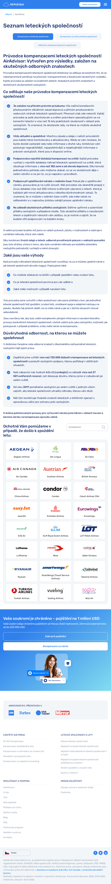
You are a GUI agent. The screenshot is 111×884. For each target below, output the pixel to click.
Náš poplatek (9, 802)
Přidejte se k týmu (12, 807)
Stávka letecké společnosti (74, 741)
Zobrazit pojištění (55, 636)
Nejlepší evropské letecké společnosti (80, 746)
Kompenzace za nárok (55, 646)
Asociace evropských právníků (52, 870)
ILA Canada (74, 870)
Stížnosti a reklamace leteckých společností (57, 45)
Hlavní (8, 14)
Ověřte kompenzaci (89, 4)
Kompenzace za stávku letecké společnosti (78, 36)
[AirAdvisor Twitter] (101, 853)
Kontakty (7, 837)
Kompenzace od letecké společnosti (33, 36)
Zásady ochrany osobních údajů (77, 787)
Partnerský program (13, 827)
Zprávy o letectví (69, 772)
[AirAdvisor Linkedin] (106, 853)
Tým (5, 797)
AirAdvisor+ (9, 787)
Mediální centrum (12, 832)
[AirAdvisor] (14, 4)
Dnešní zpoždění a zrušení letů (76, 767)
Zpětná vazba (10, 812)
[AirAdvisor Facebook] (95, 853)
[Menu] (105, 4)
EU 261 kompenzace (13, 741)
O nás (6, 792)
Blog (5, 817)
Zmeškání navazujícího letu (17, 756)
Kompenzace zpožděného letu (18, 746)
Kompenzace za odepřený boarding (21, 761)
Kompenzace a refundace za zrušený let (23, 751)
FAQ (5, 822)
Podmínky (66, 792)
